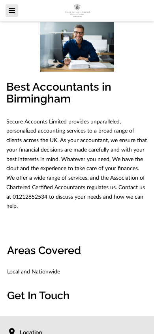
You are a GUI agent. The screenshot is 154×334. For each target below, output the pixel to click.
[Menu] (12, 10)
